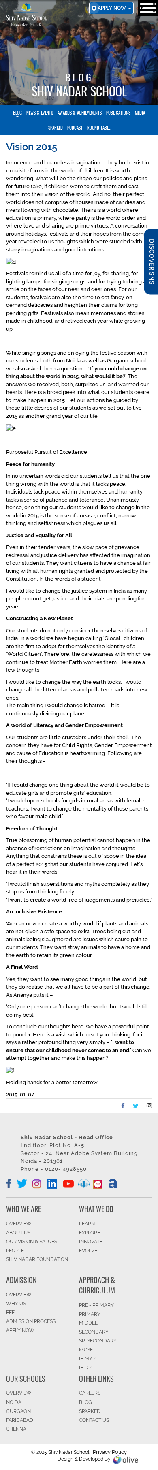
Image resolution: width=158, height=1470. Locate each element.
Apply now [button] (112, 8)
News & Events (39, 112)
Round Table (98, 127)
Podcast (75, 127)
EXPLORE (89, 1233)
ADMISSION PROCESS (31, 1321)
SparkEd (55, 127)
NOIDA (13, 1402)
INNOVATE (90, 1242)
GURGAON (18, 1411)
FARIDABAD (19, 1420)
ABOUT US (18, 1233)
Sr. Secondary (98, 1341)
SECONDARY (94, 1332)
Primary (89, 1314)
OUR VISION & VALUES (31, 1242)
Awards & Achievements (80, 112)
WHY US (16, 1303)
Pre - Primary (96, 1305)
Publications (118, 112)
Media (140, 112)
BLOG (85, 1402)
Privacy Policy (110, 1452)
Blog (17, 112)
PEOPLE (15, 1250)
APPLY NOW (20, 1330)
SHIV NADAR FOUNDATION (37, 1259)
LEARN (87, 1224)
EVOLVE (88, 1250)
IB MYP (87, 1359)
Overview (19, 1393)
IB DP (85, 1367)
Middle (88, 1323)
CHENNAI (17, 1429)
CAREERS (89, 1393)
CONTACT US (94, 1420)
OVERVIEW (19, 1224)
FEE (10, 1312)
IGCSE (86, 1350)
